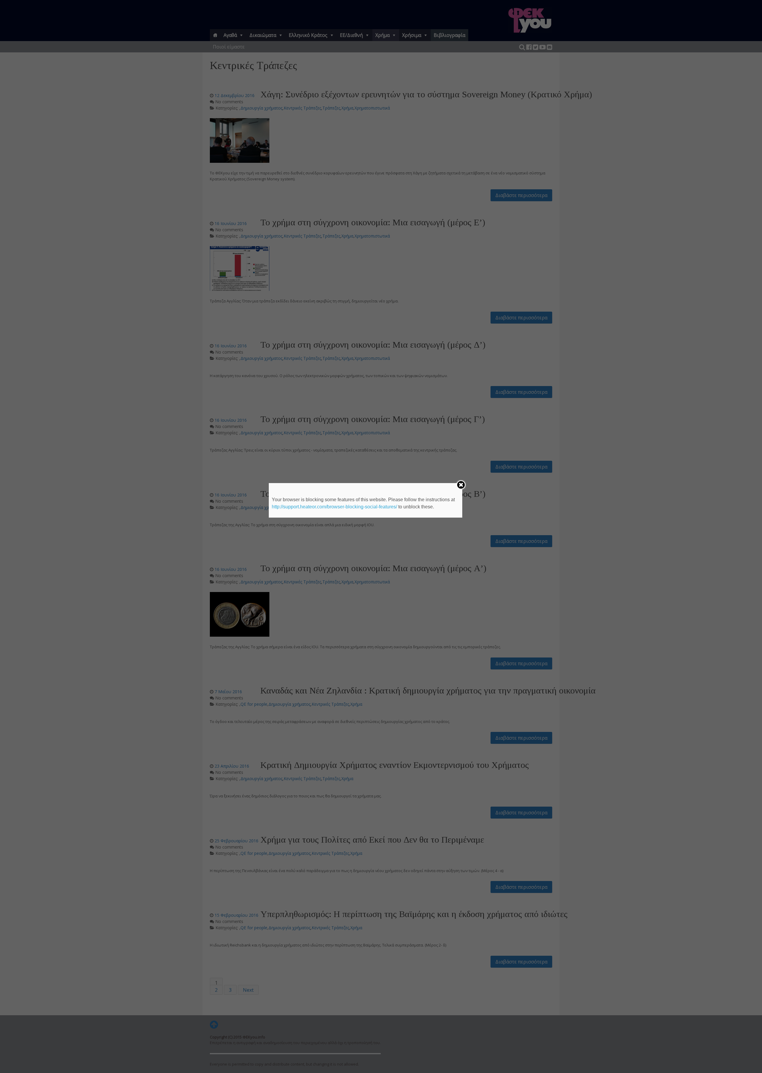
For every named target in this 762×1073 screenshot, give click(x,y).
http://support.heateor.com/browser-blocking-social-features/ (334, 506)
